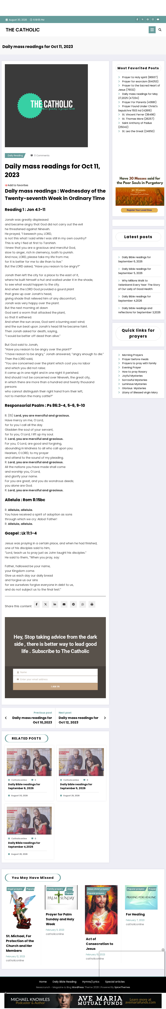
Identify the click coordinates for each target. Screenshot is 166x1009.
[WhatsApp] (82, 604)
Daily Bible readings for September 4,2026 (24, 845)
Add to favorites (18, 185)
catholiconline (19, 780)
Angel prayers (14, 889)
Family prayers (55, 889)
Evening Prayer (131, 367)
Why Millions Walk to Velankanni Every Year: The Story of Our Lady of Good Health (139, 285)
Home (43, 982)
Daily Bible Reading (64, 982)
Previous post (43, 712)
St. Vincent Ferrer (133, 114)
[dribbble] (148, 19)
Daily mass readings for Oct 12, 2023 (78, 720)
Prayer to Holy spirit (134, 77)
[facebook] (37, 604)
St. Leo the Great (132, 131)
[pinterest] (73, 604)
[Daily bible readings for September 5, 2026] (81, 762)
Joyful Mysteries (132, 376)
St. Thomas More (132, 119)
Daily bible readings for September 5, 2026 (76, 786)
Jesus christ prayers (97, 889)
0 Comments (41, 155)
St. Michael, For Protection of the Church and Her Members (20, 943)
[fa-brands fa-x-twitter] (142, 19)
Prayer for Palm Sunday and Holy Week (60, 919)
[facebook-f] (137, 19)
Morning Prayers (132, 355)
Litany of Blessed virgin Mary (140, 392)
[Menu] (152, 29)
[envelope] (64, 604)
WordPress (78, 987)
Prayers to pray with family (139, 363)
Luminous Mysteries (134, 384)
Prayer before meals (135, 359)
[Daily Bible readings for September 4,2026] (29, 820)
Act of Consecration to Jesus (99, 944)
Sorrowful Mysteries (134, 380)
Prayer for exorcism (134, 81)
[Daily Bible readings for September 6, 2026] (29, 762)
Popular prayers (95, 893)
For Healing (135, 914)
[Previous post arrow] (6, 718)
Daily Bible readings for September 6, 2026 (24, 786)
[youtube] (158, 19)
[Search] (160, 29)
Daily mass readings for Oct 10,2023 (32, 720)
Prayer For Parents (134, 102)
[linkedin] (55, 604)
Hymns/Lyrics (90, 982)
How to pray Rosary (134, 372)
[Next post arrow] (105, 718)
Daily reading (15, 155)
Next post (65, 712)
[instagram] (153, 19)
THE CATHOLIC (23, 29)
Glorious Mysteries (134, 388)
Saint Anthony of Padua (137, 123)
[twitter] (45, 604)
